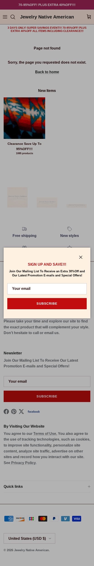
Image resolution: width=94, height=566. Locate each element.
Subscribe (47, 303)
